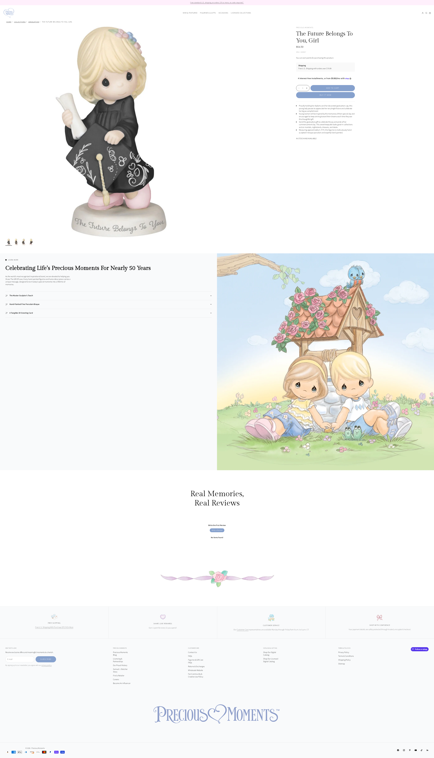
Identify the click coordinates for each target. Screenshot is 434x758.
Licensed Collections (241, 13)
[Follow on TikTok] (421, 750)
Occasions (223, 13)
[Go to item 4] (31, 242)
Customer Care (243, 629)
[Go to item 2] (16, 242)
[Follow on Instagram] (404, 750)
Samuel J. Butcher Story (120, 670)
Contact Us (192, 652)
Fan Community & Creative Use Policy (195, 675)
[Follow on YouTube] (416, 750)
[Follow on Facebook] (398, 750)
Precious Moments (304, 27)
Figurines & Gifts (208, 13)
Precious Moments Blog (120, 653)
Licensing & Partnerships (118, 660)
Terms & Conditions (346, 656)
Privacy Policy (343, 652)
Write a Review (217, 530)
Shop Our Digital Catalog (269, 653)
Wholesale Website (195, 670)
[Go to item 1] (8, 242)
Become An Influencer (121, 683)
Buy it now (325, 95)
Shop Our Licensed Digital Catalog (270, 660)
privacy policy (47, 665)
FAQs (190, 656)
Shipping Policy (344, 660)
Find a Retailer (118, 675)
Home (8, 22)
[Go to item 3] (23, 242)
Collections (20, 22)
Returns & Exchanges (196, 666)
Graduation (33, 22)
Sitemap (341, 663)
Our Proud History (120, 665)
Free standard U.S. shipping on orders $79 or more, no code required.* (217, 2)
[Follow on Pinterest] (410, 750)
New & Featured (190, 13)
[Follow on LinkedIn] (427, 750)
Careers (116, 679)
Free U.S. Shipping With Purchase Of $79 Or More (54, 627)
